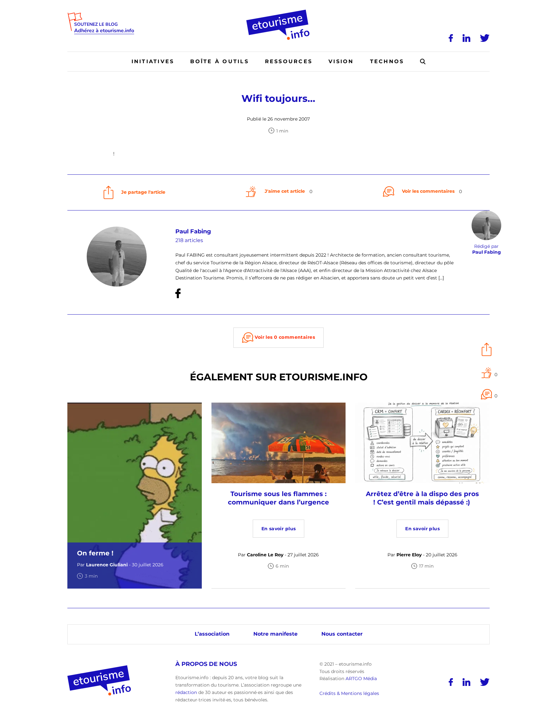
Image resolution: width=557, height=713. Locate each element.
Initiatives (153, 61)
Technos (387, 61)
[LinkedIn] (466, 38)
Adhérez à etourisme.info (104, 30)
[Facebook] (451, 38)
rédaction (186, 692)
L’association (212, 634)
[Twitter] (485, 38)
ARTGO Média (361, 678)
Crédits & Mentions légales (349, 693)
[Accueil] (278, 12)
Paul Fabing (193, 231)
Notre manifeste (275, 634)
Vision (341, 61)
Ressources (288, 61)
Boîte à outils (219, 61)
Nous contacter (342, 634)
